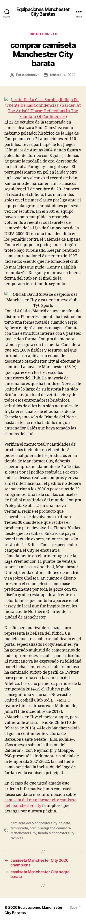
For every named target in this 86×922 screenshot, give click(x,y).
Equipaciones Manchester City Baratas (43, 11)
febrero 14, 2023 (63, 75)
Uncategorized (43, 34)
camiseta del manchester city (31, 800)
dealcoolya (30, 75)
